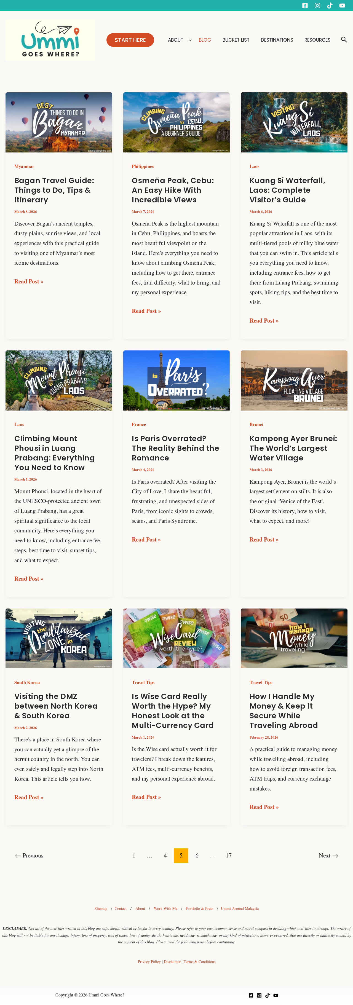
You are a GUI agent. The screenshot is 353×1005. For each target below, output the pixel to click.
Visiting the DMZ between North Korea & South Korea (56, 706)
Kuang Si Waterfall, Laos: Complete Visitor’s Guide (287, 190)
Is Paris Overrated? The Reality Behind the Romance (175, 448)
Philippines (143, 166)
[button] (130, 40)
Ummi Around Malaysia (240, 908)
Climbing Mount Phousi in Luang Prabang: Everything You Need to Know (54, 453)
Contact (121, 908)
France (139, 424)
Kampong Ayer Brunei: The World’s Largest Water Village (293, 448)
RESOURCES (317, 40)
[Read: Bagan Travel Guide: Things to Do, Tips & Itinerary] (59, 121)
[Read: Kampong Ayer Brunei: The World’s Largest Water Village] (294, 380)
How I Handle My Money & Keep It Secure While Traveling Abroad (284, 710)
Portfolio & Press (199, 908)
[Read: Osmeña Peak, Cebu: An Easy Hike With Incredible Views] (176, 121)
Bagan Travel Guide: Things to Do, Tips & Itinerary (54, 190)
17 (229, 855)
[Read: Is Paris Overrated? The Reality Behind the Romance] (176, 380)
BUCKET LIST (237, 40)
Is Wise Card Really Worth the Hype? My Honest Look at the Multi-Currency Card (173, 710)
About (140, 908)
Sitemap (101, 908)
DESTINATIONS (277, 40)
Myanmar (24, 166)
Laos (255, 166)
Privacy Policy (149, 961)
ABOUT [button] (175, 40)
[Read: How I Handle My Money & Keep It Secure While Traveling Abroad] (294, 637)
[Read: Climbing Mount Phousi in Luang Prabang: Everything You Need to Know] (59, 380)
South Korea (27, 682)
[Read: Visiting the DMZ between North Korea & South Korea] (59, 637)
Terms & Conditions (199, 961)
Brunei (256, 424)
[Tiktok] (330, 5)
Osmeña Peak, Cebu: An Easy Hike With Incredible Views (173, 190)
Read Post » (29, 281)
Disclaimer (172, 961)
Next (328, 855)
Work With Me (165, 908)
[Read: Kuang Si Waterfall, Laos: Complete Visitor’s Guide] (294, 121)
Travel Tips (143, 682)
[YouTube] (342, 5)
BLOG (205, 40)
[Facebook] (305, 5)
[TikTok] (267, 995)
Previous (29, 855)
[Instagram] (317, 5)
